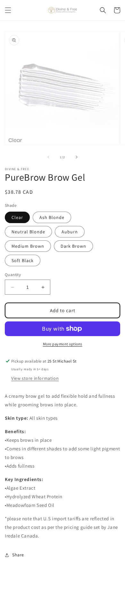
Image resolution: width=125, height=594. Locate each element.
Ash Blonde (51, 217)
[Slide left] (48, 157)
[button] (8, 10)
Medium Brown (28, 246)
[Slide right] (77, 157)
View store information (35, 378)
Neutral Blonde (28, 232)
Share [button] (18, 555)
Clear (17, 217)
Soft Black (23, 260)
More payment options (62, 344)
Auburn (70, 232)
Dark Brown (73, 246)
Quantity (13, 274)
